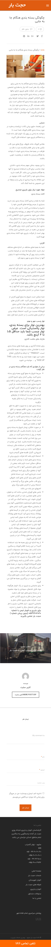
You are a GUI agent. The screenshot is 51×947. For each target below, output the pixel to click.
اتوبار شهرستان (35, 880)
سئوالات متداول (34, 893)
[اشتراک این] (42, 35)
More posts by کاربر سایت (25, 694)
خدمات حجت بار (34, 875)
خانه (42, 50)
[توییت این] (37, 35)
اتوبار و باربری (35, 889)
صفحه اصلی (36, 871)
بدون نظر (25, 29)
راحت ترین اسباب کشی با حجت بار (25, 648)
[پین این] (24, 35)
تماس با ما (36, 898)
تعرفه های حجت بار (33, 884)
